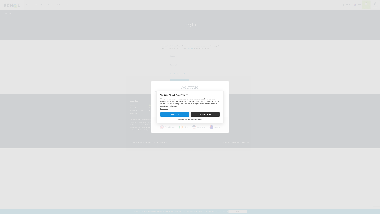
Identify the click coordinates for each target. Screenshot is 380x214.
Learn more (164, 109)
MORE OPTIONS (205, 115)
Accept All (175, 115)
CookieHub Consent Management (193, 119)
